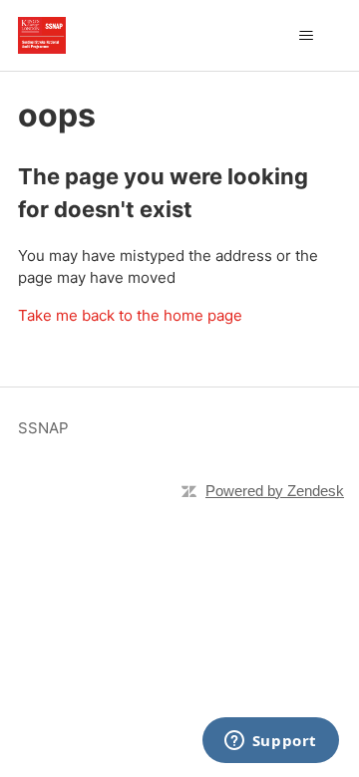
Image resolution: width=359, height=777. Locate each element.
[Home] (42, 35)
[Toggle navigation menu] (305, 36)
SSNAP (43, 427)
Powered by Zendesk (274, 490)
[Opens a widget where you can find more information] (270, 742)
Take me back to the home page (130, 315)
